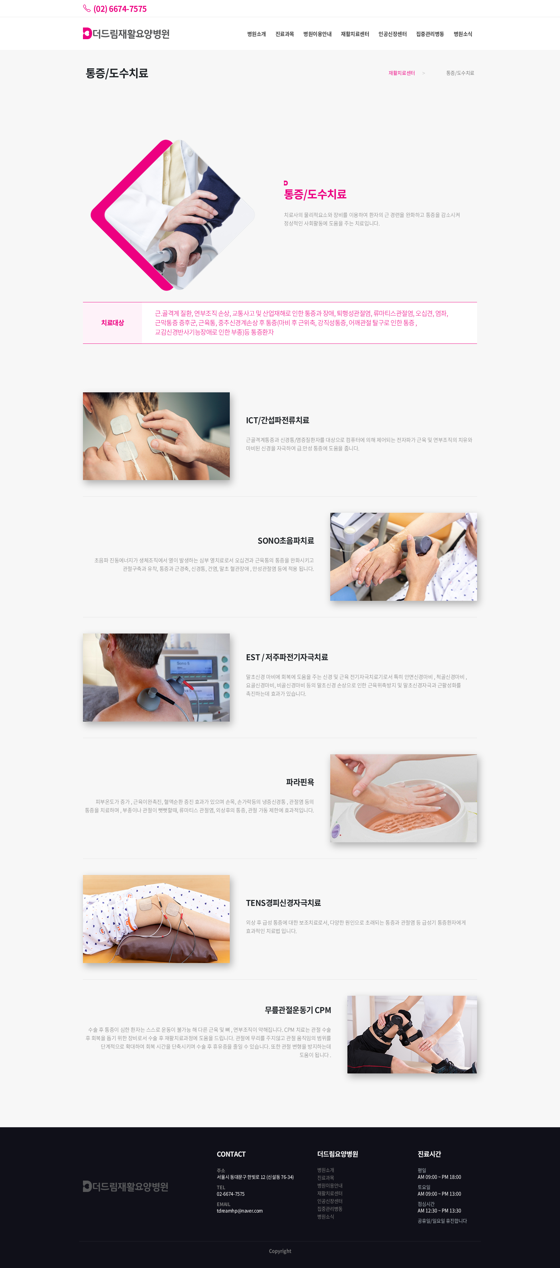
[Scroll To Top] (549, 1260)
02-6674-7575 (231, 1193)
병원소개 (256, 34)
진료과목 (284, 34)
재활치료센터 (355, 34)
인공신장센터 (393, 34)
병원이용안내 (317, 34)
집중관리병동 (430, 34)
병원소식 (463, 34)
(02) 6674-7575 (120, 8)
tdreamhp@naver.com (240, 1210)
